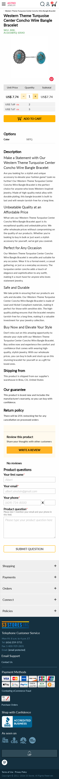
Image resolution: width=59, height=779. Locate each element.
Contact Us (7, 662)
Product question (15, 509)
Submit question (29, 549)
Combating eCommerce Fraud (16, 690)
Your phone (11, 497)
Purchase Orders (10, 704)
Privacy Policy (21, 772)
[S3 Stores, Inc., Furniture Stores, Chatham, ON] (17, 722)
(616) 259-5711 (14, 642)
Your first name (13, 474)
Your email (10, 486)
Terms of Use (7, 772)
